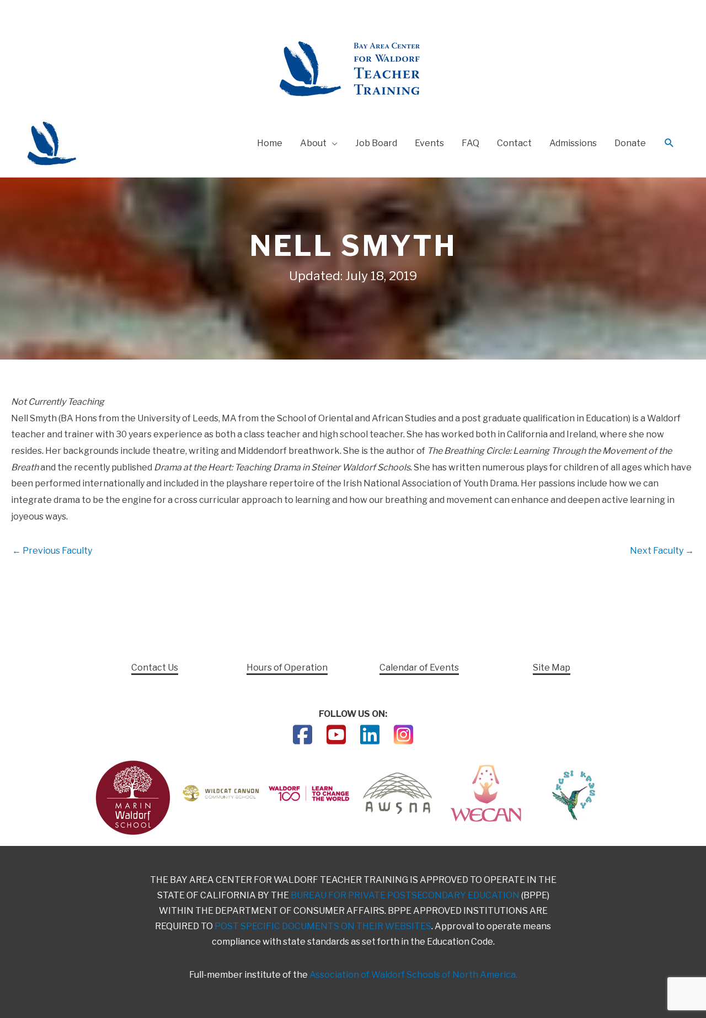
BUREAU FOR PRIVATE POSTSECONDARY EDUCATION (405, 895)
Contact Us (154, 667)
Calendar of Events (419, 667)
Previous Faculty (52, 550)
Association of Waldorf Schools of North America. (413, 974)
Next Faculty (662, 550)
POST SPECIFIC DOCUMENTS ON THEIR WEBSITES (323, 926)
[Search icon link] (669, 144)
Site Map (551, 667)
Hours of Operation (287, 667)
